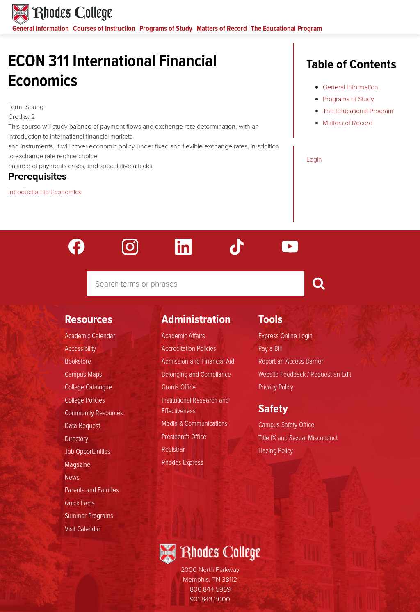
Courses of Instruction (104, 28)
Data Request (82, 425)
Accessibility (80, 348)
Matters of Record (221, 28)
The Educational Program (286, 28)
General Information (40, 28)
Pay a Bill (270, 348)
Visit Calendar (82, 528)
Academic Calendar (90, 335)
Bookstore (78, 361)
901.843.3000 (210, 598)
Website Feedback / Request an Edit (304, 374)
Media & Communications (195, 423)
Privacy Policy (275, 386)
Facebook (76, 247)
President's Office (184, 436)
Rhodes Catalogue (62, 14)
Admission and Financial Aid (198, 361)
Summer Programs (89, 515)
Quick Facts (80, 502)
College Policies (85, 400)
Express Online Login (285, 335)
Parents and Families (92, 489)
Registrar (173, 449)
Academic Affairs (183, 335)
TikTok (236, 247)
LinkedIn (183, 247)
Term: (16, 106)
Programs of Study (165, 28)
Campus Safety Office (286, 424)
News (72, 477)
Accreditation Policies (189, 348)
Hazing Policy (275, 450)
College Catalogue (88, 386)
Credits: (19, 116)
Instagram (130, 247)
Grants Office (179, 386)
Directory (76, 438)
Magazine (77, 464)
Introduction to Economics (44, 191)
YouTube (290, 247)
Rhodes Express (182, 462)
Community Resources (94, 412)
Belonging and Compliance (196, 374)
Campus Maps (83, 374)
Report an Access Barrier (290, 361)
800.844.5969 (210, 589)
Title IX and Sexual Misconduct (298, 437)
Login (314, 159)
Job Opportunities (87, 451)
